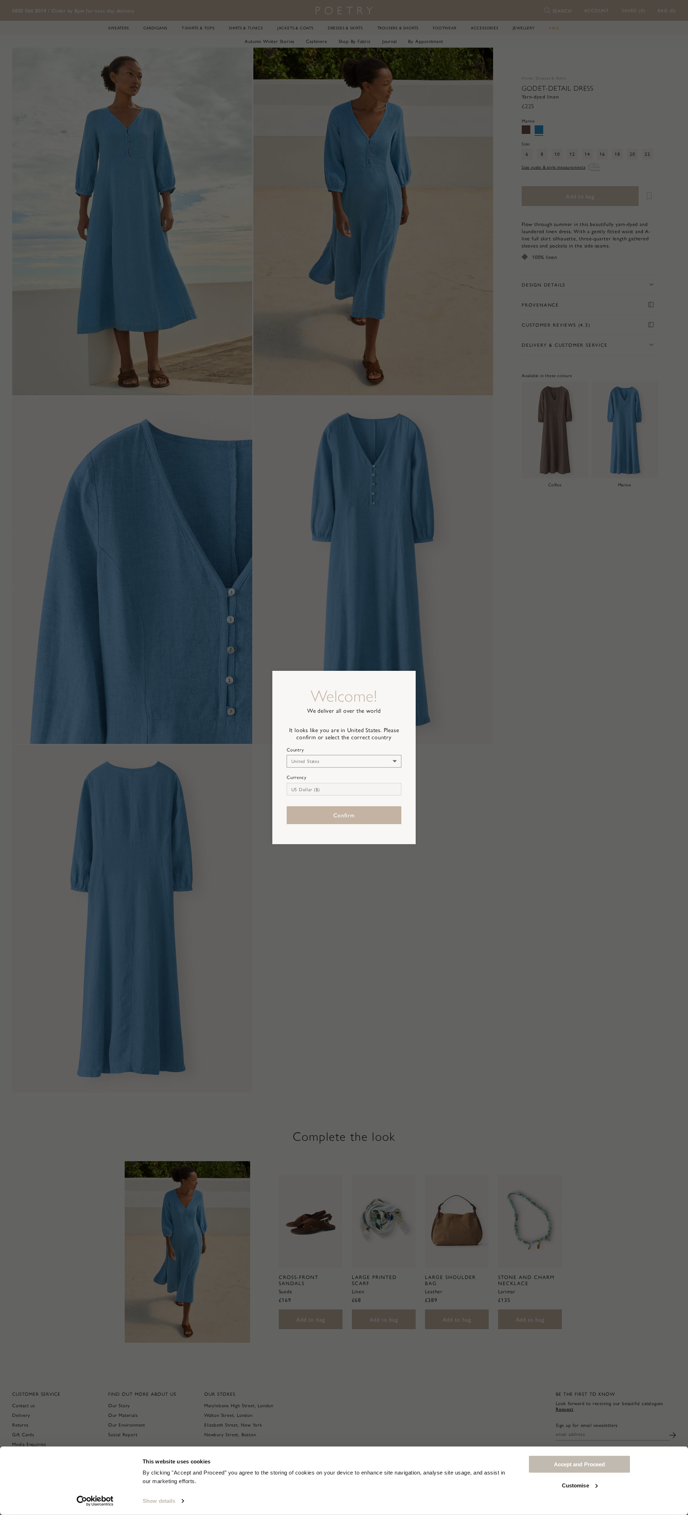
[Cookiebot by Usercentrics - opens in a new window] (95, 1501)
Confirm (344, 815)
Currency (296, 777)
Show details (159, 1501)
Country (295, 749)
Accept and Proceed (579, 1464)
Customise (575, 1485)
